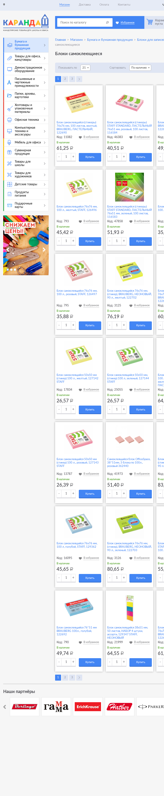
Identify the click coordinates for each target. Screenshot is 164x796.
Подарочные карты (23, 205)
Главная (60, 39)
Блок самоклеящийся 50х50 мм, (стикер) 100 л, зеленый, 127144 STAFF (128, 378)
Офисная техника (27, 119)
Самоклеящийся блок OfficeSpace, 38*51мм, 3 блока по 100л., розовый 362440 (129, 463)
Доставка (85, 4)
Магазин (64, 4)
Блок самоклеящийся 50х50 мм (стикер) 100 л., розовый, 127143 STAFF (78, 463)
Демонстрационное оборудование (28, 69)
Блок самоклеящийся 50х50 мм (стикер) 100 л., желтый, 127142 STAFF (77, 378)
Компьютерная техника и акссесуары (25, 131)
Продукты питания (22, 194)
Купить (89, 157)
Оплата (104, 4)
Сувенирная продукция (23, 152)
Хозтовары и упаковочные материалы (24, 108)
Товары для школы (23, 163)
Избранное (128, 22)
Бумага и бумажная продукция (22, 45)
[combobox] (85, 68)
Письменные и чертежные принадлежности (27, 82)
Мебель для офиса (28, 142)
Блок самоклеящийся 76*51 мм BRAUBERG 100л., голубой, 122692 (77, 631)
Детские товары (26, 184)
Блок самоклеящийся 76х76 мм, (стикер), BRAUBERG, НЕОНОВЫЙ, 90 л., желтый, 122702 (129, 294)
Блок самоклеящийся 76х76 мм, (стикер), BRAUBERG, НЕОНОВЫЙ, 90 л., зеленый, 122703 (129, 547)
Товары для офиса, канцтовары (28, 58)
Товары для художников (23, 175)
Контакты (124, 4)
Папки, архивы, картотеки (25, 95)
